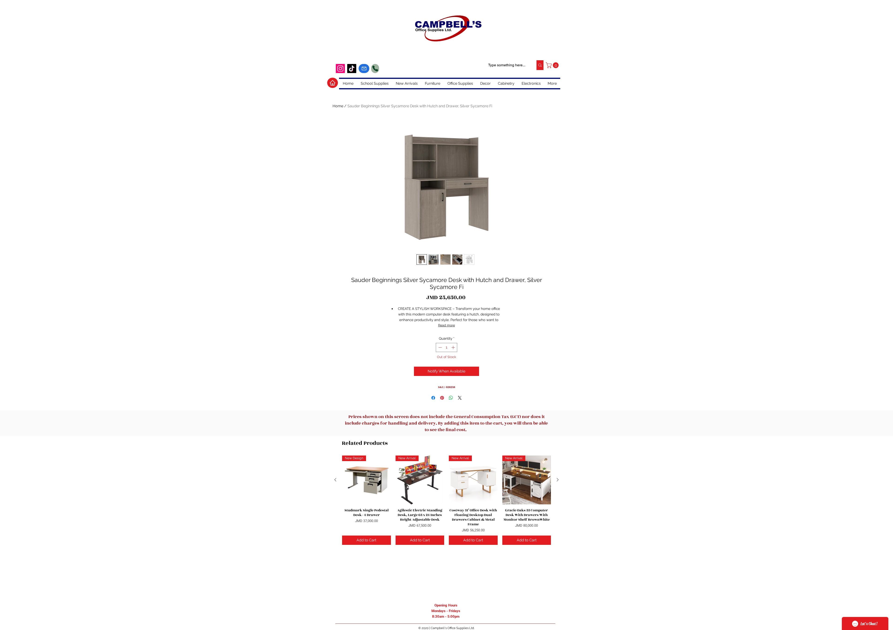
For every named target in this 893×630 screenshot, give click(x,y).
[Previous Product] (335, 480)
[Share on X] (460, 398)
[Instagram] (340, 68)
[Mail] (364, 68)
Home (338, 106)
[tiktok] (351, 68)
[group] (446, 500)
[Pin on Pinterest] (442, 398)
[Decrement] (440, 347)
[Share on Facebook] (433, 398)
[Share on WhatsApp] (451, 398)
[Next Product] (557, 480)
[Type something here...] (539, 65)
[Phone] (375, 68)
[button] (553, 65)
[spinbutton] (446, 347)
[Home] (332, 83)
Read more (446, 325)
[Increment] (453, 347)
